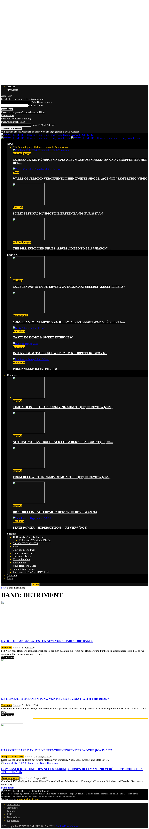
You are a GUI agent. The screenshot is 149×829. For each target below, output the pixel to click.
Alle (15, 147)
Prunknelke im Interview (35, 369)
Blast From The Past (23, 549)
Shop (10, 578)
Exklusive (39, 147)
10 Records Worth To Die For (28, 537)
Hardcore (18, 521)
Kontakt (11, 810)
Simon (16, 647)
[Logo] (36, 138)
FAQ (9, 814)
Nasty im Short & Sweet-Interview (43, 337)
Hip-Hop (18, 280)
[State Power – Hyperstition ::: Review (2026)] (32, 518)
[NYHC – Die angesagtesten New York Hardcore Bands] (24, 634)
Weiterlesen (7, 657)
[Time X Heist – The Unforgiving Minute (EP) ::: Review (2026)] (29, 397)
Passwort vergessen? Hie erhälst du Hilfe (23, 112)
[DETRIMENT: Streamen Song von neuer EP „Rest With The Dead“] (24, 692)
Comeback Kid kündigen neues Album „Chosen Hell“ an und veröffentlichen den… (80, 161)
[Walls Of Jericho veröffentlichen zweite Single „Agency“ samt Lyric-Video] (36, 169)
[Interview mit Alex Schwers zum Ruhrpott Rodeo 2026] (25, 343)
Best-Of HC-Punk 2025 (25, 543)
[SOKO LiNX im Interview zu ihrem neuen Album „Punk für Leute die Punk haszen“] (29, 312)
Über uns (11, 86)
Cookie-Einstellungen (67, 826)
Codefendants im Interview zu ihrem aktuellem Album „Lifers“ (69, 286)
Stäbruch (12, 575)
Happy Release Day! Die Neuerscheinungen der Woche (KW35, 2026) (57, 750)
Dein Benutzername (41, 102)
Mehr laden (7, 787)
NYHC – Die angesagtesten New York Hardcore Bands (47, 641)
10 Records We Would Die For (35, 540)
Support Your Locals (23, 568)
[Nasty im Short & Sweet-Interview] (29, 328)
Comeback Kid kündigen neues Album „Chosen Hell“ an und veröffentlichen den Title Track (72, 770)
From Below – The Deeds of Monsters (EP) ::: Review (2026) (61, 477)
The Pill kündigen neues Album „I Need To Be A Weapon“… (62, 248)
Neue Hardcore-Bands (24, 565)
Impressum (13, 820)
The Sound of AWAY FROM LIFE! (31, 572)
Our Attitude (13, 804)
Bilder (16, 546)
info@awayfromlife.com (28, 799)
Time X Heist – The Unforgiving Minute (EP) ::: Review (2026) (62, 407)
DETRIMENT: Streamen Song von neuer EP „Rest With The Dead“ (55, 698)
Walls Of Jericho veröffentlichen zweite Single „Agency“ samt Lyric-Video (80, 178)
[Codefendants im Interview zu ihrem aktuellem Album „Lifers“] (29, 277)
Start (3, 587)
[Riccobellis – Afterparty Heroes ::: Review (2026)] (29, 502)
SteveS (24, 778)
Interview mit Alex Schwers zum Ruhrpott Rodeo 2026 (60, 353)
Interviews (12, 254)
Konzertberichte (21, 559)
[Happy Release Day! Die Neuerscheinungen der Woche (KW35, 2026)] (12, 744)
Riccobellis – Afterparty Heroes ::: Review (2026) (55, 512)
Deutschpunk (20, 315)
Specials (11, 533)
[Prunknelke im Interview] (31, 359)
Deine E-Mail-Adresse (43, 125)
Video (64, 147)
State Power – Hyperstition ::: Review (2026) (50, 527)
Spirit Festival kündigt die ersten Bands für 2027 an (58, 213)
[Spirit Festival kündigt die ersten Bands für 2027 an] (29, 204)
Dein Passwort (35, 105)
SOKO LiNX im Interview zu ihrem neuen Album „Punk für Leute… (69, 322)
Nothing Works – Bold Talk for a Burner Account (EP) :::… (63, 442)
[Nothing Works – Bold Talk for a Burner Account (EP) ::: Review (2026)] (29, 432)
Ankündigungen (25, 147)
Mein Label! (19, 562)
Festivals (49, 147)
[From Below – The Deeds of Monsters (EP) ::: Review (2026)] (29, 467)
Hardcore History (22, 556)
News (10, 143)
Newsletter (12, 90)
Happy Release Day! (24, 553)
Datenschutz (7, 115)
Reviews (11, 374)
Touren (57, 147)
